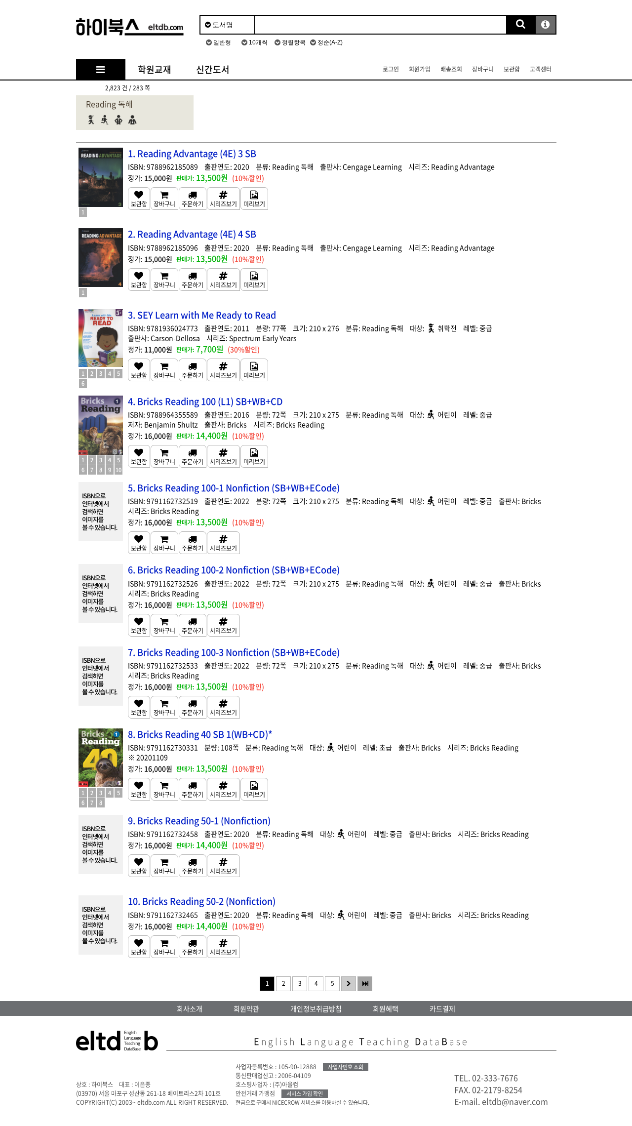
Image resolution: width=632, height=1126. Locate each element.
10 (118, 470)
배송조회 (451, 69)
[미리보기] (254, 198)
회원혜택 (385, 1008)
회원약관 (246, 1008)
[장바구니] (164, 198)
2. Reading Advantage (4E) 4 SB (192, 234)
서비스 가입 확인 (304, 1093)
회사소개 (189, 1008)
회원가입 (420, 69)
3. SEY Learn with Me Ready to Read (202, 315)
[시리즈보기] (223, 198)
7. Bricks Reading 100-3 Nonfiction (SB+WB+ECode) (234, 652)
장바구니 (483, 69)
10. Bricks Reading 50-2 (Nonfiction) (202, 901)
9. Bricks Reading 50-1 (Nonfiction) (199, 820)
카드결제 (442, 1008)
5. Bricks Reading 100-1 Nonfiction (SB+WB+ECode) (234, 487)
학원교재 (154, 69)
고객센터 (541, 69)
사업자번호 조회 (345, 1067)
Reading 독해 (109, 104)
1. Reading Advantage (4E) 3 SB (192, 153)
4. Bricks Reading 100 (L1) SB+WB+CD (205, 401)
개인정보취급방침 (316, 1008)
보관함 (512, 69)
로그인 (391, 69)
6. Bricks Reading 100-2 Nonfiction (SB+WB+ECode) (234, 569)
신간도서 (213, 69)
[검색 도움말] (545, 25)
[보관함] (139, 198)
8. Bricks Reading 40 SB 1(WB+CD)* (200, 734)
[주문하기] (192, 198)
